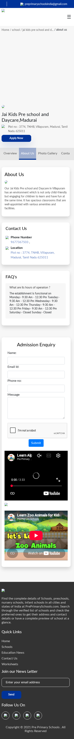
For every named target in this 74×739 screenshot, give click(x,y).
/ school (15, 30)
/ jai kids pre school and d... (37, 30)
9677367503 (19, 242)
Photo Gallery (47, 153)
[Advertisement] (37, 66)
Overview (10, 153)
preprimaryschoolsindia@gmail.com (46, 4)
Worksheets (10, 664)
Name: (11, 352)
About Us (27, 153)
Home (5, 30)
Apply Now (16, 138)
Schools (7, 646)
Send (11, 694)
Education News (13, 652)
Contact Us (9, 658)
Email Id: (13, 366)
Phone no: (14, 380)
